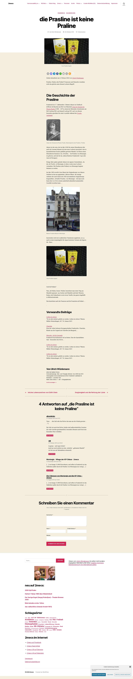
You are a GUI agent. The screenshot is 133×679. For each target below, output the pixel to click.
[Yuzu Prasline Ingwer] (66, 261)
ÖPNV (45, 631)
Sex (40, 630)
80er (29, 617)
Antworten (50, 435)
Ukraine (44, 630)
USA (54, 630)
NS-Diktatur (39, 626)
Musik (31, 626)
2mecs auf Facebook (34, 642)
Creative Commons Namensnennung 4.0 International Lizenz (86, 563)
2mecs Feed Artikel (33, 646)
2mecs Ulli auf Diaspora (35, 649)
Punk (61, 626)
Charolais (49, 326)
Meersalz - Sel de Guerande (54, 335)
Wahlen (36, 631)
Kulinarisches (70, 13)
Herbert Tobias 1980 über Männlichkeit (38, 594)
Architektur (29, 620)
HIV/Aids (43, 3)
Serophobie (35, 630)
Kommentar (49, 515)
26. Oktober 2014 (69, 32)
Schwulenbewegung (51, 628)
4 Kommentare (81, 32)
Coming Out (41, 619)
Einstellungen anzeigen (122, 674)
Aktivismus (41, 617)
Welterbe (41, 631)
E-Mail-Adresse (71, 528)
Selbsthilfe (28, 630)
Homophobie (31, 624)
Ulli (47, 630)
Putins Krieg (52, 3)
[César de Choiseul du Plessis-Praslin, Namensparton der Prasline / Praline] (53, 130)
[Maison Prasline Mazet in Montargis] (63, 209)
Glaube (49, 621)
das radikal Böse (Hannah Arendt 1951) (38, 607)
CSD (50, 619)
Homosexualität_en (32, 3)
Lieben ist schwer (51, 317)
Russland (41, 628)
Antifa (47, 617)
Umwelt (50, 630)
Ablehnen (110, 674)
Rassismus (27, 628)
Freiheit (60, 619)
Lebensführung (49, 624)
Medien (27, 626)
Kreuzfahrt (41, 624)
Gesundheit (44, 621)
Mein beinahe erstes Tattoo (34, 603)
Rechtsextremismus (35, 628)
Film (54, 620)
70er (26, 617)
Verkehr (59, 630)
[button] (130, 666)
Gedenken (33, 622)
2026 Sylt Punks (30, 590)
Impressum (114, 3)
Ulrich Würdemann (56, 32)
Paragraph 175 (48, 626)
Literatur (57, 624)
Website (48, 535)
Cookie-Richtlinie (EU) (89, 3)
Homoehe (54, 621)
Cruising (46, 619)
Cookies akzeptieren (99, 674)
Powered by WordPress (42, 672)
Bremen (36, 619)
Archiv (73, 3)
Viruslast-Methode (29, 631)
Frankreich (61, 13)
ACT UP (33, 617)
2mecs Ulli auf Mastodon (35, 653)
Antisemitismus (53, 617)
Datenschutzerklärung (103, 3)
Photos (78, 3)
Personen (66, 3)
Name (48, 528)
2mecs (10, 3)
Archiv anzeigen (51, 382)
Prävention (56, 626)
